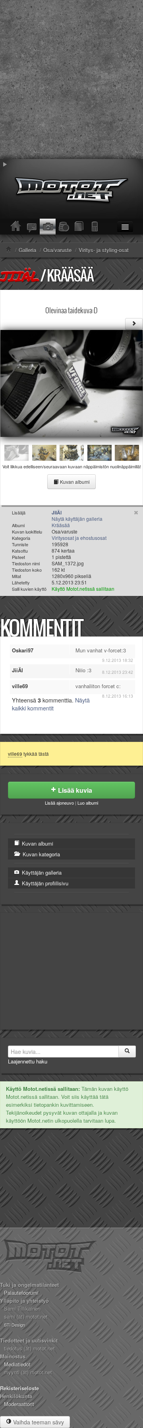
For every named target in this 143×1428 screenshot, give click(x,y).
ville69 (15, 754)
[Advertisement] (71, 79)
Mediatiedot (17, 1364)
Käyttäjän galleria (41, 872)
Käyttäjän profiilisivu (44, 883)
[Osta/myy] (64, 227)
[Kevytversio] (95, 227)
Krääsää (70, 275)
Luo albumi (87, 802)
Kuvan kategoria (40, 854)
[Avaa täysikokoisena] (71, 382)
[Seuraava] (134, 324)
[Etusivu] (16, 227)
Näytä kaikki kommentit (51, 704)
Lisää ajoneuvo (59, 802)
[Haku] (127, 1051)
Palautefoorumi (21, 1292)
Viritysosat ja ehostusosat (79, 537)
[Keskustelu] (32, 227)
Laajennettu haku (27, 1061)
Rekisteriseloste (19, 1388)
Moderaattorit (19, 1404)
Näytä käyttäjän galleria (77, 518)
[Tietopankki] (79, 227)
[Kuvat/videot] (48, 227)
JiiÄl (19, 276)
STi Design (14, 1324)
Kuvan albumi (74, 481)
